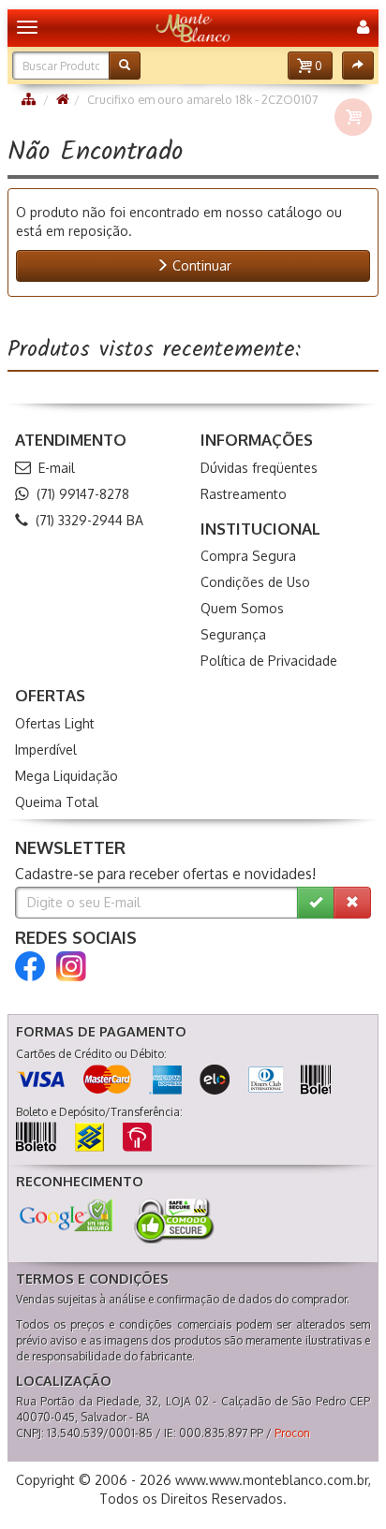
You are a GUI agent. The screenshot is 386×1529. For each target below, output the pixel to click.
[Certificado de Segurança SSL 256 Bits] (172, 1220)
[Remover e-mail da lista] (352, 903)
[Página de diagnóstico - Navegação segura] (65, 1214)
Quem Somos (242, 608)
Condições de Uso (255, 582)
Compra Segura (248, 556)
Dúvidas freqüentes (259, 468)
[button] (310, 65)
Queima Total (56, 802)
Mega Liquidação (66, 776)
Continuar (200, 265)
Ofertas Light (55, 723)
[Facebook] (30, 966)
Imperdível (46, 749)
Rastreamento (243, 494)
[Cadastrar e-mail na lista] (315, 903)
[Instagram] (71, 966)
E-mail (56, 468)
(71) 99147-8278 (83, 494)
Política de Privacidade (268, 661)
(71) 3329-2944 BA (89, 520)
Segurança (233, 634)
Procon (292, 1433)
